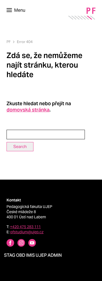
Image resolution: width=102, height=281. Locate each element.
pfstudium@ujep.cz (27, 231)
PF (9, 42)
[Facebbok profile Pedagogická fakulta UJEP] (7, 243)
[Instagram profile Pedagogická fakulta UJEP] (17, 243)
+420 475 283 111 (25, 226)
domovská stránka (28, 110)
